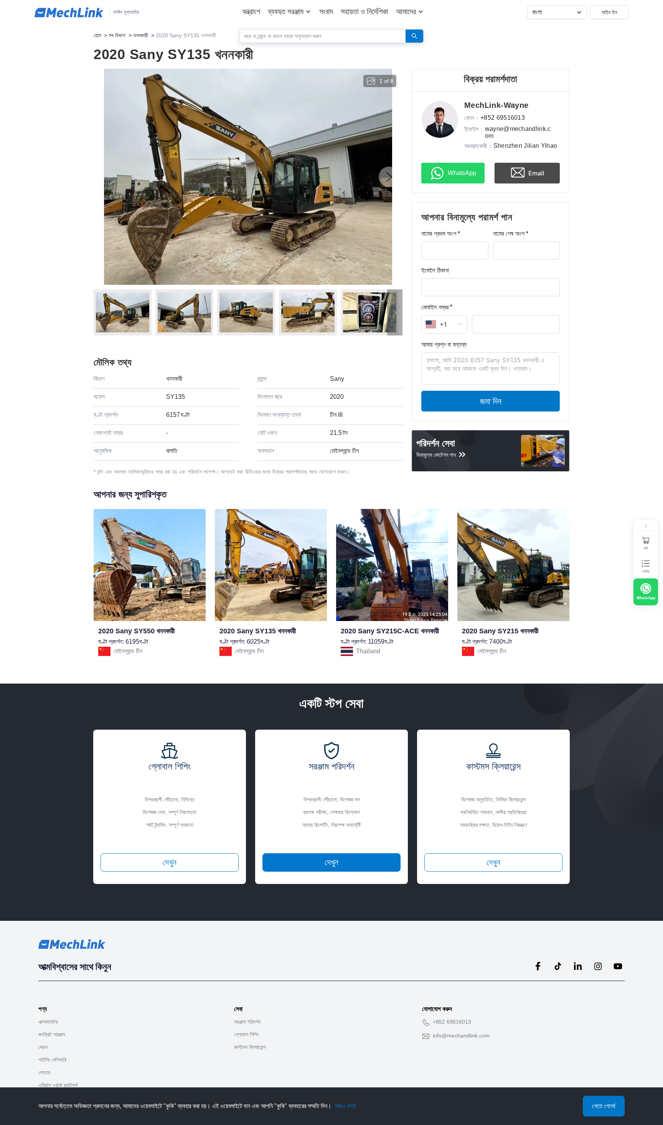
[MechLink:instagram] (598, 966)
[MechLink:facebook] (538, 966)
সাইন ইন (609, 12)
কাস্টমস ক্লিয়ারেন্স (250, 1047)
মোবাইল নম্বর (435, 307)
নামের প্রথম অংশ (438, 233)
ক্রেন (43, 1047)
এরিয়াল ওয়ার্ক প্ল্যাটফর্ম (58, 1085)
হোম (97, 35)
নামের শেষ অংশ (508, 233)
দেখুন (169, 862)
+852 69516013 (452, 1022)
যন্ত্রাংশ (251, 11)
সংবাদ (326, 11)
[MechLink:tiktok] (558, 966)
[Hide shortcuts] (645, 526)
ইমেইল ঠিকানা (435, 270)
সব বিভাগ (117, 35)
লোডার (44, 1072)
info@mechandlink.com (461, 1035)
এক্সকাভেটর (48, 1022)
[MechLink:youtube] (618, 966)
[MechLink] (69, 12)
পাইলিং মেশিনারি (52, 1060)
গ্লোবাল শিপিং (246, 1034)
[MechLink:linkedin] (578, 966)
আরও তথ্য (345, 1106)
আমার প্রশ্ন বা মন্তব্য (444, 344)
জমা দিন (490, 401)
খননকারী (140, 35)
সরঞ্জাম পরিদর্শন (247, 1022)
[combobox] (320, 35)
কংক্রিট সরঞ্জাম (51, 1034)
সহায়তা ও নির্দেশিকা (364, 11)
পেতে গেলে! (603, 1106)
